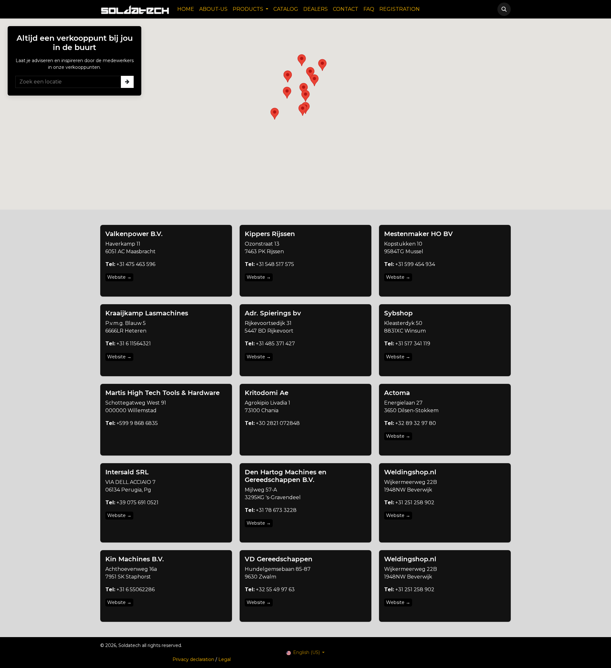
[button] (504, 9)
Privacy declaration (193, 659)
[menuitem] (186, 9)
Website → (119, 277)
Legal (224, 659)
